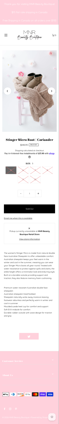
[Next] (51, 91)
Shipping (19, 150)
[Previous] (7, 91)
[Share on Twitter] (29, 336)
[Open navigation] (9, 34)
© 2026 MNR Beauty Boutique (15, 417)
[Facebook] (4, 409)
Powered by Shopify (40, 417)
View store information (29, 239)
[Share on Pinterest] (48, 336)
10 (35, 179)
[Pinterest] (16, 409)
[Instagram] (10, 409)
